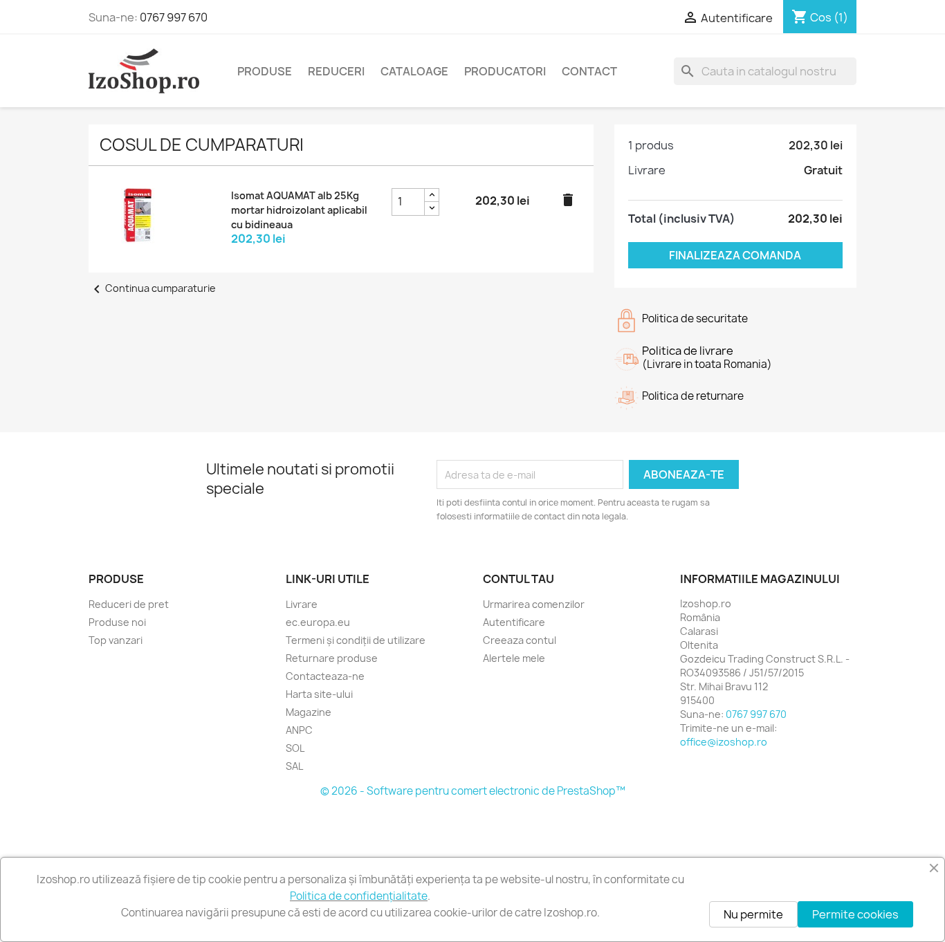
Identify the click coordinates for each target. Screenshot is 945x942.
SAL (294, 766)
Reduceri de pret (129, 604)
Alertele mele (514, 658)
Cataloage (414, 71)
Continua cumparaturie (152, 288)
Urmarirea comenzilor (534, 604)
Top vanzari (116, 640)
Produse (264, 71)
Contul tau (518, 579)
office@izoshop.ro (723, 741)
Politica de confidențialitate (359, 896)
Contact (589, 71)
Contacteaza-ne (325, 676)
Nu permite (753, 914)
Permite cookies (855, 914)
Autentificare (514, 622)
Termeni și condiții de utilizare (355, 640)
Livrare (302, 604)
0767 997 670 (174, 17)
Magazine (308, 712)
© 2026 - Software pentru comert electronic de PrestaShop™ (472, 791)
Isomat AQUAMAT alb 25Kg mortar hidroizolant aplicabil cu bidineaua (299, 210)
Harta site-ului (319, 694)
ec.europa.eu (318, 622)
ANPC (299, 730)
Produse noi (117, 622)
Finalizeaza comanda (735, 255)
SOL (295, 748)
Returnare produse (332, 658)
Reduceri (336, 71)
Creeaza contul (519, 640)
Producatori (505, 71)
